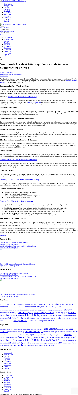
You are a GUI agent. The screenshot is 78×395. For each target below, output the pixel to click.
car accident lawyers (70, 307)
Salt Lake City (14, 318)
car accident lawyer (34, 306)
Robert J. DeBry (32, 315)
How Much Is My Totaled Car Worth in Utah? (14, 242)
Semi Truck (7, 14)
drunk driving (44, 310)
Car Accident (8, 4)
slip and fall (25, 318)
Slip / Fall (7, 11)
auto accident (50, 304)
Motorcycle (7, 16)
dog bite (31, 310)
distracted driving (24, 310)
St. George (32, 318)
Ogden (16, 313)
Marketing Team (13, 244)
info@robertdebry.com (7, 31)
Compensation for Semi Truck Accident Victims (18, 160)
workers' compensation (8, 320)
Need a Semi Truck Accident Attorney (22, 97)
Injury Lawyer (57, 310)
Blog (9, 19)
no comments (4, 76)
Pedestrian (7, 9)
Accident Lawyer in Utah (29, 304)
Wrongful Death (9, 6)
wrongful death (20, 320)
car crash (17, 310)
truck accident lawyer (6, 74)
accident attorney (6, 304)
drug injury (38, 310)
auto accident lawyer (63, 304)
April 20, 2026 (4, 266)
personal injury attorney (43, 312)
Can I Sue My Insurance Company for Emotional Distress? (17, 264)
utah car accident (66, 318)
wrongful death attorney (32, 320)
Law (62, 310)
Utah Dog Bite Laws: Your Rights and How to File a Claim (18, 246)
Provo (15, 315)
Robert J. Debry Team (6, 72)
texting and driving (41, 318)
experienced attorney (34, 102)
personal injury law (61, 313)
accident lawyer (18, 304)
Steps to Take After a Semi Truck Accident (16, 201)
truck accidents (18, 74)
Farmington (51, 310)
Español (6, 21)
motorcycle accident (7, 313)
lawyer (68, 309)
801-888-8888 (4, 27)
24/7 (1, 34)
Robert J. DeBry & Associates (54, 315)
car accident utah (10, 310)
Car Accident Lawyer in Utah (53, 307)
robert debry (21, 315)
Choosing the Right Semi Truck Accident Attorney (19, 180)
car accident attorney (16, 307)
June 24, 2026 (4, 244)
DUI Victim (7, 12)
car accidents (3, 310)
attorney (40, 304)
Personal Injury (25, 312)
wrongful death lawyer (46, 321)
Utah (59, 318)
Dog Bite (6, 7)
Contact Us (7, 17)
